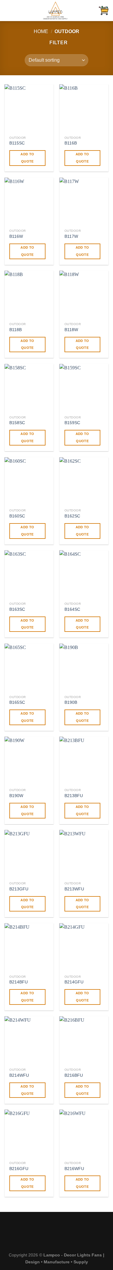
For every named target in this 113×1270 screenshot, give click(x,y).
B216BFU (73, 1075)
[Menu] (8, 10)
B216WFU (74, 1168)
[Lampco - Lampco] (55, 10)
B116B (70, 143)
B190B (70, 702)
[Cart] (103, 10)
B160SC (17, 516)
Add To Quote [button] (27, 157)
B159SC (72, 423)
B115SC (17, 143)
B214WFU (19, 1075)
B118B (15, 330)
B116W (16, 236)
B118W (71, 330)
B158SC (17, 423)
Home (41, 31)
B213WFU (74, 889)
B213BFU (73, 795)
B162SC (72, 516)
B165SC (17, 702)
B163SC (17, 609)
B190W (16, 795)
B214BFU (18, 982)
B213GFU (18, 889)
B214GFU (73, 982)
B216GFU (18, 1168)
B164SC (72, 609)
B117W (71, 236)
